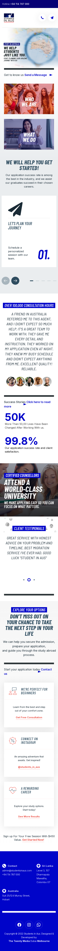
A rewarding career (30, 790)
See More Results (29, 816)
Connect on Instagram (29, 740)
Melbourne (43, 941)
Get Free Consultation (29, 717)
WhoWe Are (29, 102)
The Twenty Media (19, 941)
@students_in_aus (29, 766)
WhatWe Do (29, 137)
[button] (31, 280)
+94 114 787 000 (19, 4)
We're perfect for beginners (34, 691)
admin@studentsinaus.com (17, 870)
